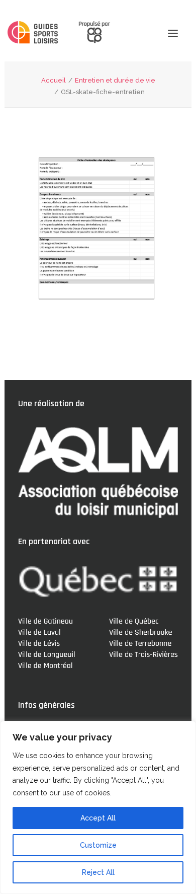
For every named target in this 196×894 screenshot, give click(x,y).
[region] (98, 807)
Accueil (53, 80)
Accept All (98, 818)
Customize (98, 845)
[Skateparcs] (34, 33)
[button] (173, 33)
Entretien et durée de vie (115, 80)
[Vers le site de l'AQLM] (88, 33)
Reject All (98, 872)
